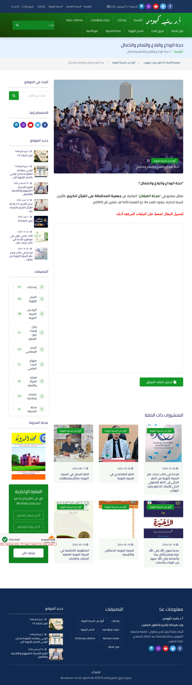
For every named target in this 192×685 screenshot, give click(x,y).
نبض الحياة (177, 31)
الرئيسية (88, 6)
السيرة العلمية (74, 6)
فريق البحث (27, 6)
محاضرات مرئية (74, 20)
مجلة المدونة (113, 31)
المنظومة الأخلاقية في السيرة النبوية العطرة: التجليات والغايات (74, 554)
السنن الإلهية (135, 31)
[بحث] (17, 25)
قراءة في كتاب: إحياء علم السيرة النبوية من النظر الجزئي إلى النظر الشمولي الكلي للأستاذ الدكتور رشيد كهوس (163, 482)
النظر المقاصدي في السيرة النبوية (122, 476)
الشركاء (96, 672)
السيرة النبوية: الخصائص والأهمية (119, 552)
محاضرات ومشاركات (84, 638)
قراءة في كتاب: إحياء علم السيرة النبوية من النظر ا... (21, 256)
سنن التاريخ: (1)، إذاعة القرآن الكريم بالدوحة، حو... (21, 207)
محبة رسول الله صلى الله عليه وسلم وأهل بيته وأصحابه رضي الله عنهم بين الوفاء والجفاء (164, 556)
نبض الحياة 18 (25, 220)
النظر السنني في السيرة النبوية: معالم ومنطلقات (74, 476)
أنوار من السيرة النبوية (123, 62)
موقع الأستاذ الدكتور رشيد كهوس (161, 62)
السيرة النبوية (56, 6)
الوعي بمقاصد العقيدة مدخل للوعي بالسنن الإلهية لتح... (21, 174)
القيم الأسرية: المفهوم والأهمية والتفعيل (22, 191)
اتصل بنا (15, 6)
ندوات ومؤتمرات (100, 20)
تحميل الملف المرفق (159, 382)
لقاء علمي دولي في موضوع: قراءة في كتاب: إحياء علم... (21, 239)
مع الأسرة (92, 31)
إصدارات (41, 6)
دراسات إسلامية (111, 638)
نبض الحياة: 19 (25, 155)
